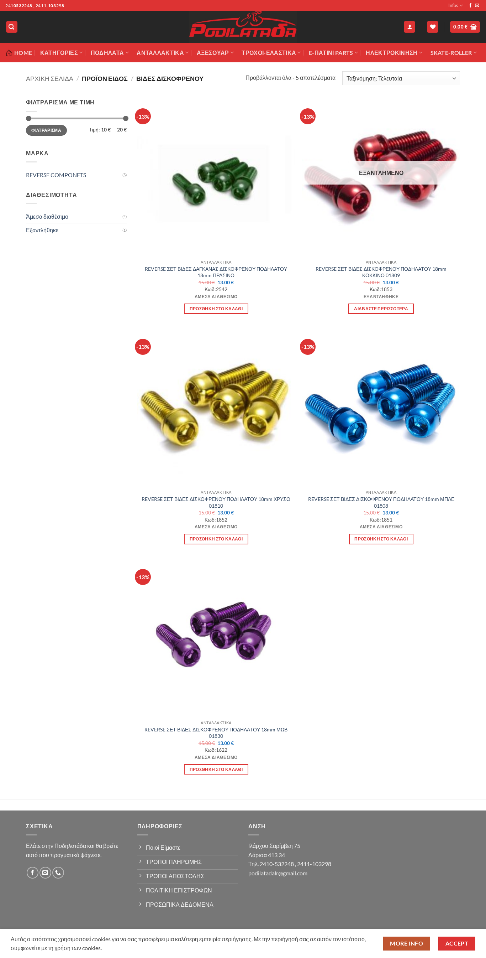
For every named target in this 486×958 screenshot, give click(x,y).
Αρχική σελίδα (49, 78)
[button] (11, 27)
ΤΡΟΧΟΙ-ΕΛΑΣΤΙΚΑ (269, 52)
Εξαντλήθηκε (42, 230)
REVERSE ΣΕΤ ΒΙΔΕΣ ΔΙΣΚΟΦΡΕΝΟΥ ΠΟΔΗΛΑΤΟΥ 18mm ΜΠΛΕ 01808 (381, 502)
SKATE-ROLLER (451, 52)
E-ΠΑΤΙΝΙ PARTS (331, 52)
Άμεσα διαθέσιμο (47, 216)
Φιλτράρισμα (46, 130)
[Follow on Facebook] (470, 5)
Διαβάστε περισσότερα (381, 308)
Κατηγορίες (59, 52)
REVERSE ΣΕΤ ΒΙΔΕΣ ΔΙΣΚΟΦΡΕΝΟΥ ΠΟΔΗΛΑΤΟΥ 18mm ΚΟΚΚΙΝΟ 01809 (381, 272)
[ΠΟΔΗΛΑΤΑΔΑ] (243, 27)
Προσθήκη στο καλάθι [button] (216, 308)
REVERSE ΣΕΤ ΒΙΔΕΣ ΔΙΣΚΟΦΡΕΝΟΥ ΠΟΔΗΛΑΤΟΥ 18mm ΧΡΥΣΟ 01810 (216, 502)
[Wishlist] (432, 27)
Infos (453, 5)
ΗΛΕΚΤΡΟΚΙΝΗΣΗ (391, 52)
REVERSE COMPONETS (56, 174)
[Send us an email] (477, 5)
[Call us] (58, 873)
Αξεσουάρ (213, 52)
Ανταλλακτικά (160, 52)
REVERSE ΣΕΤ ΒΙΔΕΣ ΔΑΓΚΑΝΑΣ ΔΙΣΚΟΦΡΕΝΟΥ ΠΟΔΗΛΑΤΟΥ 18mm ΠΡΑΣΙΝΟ (216, 272)
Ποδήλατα (107, 52)
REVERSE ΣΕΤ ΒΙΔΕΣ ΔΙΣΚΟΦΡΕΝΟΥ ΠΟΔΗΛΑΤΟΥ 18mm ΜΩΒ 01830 (215, 732)
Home (23, 52)
